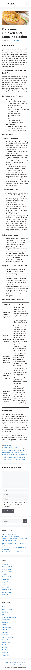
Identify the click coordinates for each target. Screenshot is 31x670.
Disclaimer (22, 662)
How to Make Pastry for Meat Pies (14, 457)
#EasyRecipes (6, 452)
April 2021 (5, 594)
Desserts (5, 622)
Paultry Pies (7, 445)
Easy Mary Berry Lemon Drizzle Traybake (14, 552)
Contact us (15, 662)
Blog (3, 614)
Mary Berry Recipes (8, 637)
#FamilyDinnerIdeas (17, 452)
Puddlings (5, 647)
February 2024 (6, 589)
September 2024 (7, 579)
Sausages (5, 652)
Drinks (4, 624)
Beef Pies (5, 612)
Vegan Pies (5, 655)
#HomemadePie (7, 455)
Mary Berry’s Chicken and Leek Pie (14, 459)
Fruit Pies (5, 632)
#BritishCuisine (8, 448)
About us (8, 662)
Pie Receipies (6, 642)
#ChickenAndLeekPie (8, 450)
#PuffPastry (24, 455)
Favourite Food (6, 627)
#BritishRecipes (18, 448)
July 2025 (5, 574)
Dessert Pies (6, 619)
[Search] (25, 521)
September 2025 (7, 572)
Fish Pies (5, 629)
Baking (4, 607)
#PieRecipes (16, 455)
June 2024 (5, 587)
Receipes (5, 650)
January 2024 (6, 592)
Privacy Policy (9, 665)
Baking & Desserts (7, 609)
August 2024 (6, 582)
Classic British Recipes (9, 617)
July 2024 (5, 584)
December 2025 (7, 564)
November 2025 (7, 567)
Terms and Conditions (20, 665)
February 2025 (6, 577)
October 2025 (6, 569)
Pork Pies (5, 645)
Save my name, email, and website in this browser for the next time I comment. (15, 504)
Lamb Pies (5, 635)
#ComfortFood (20, 450)
